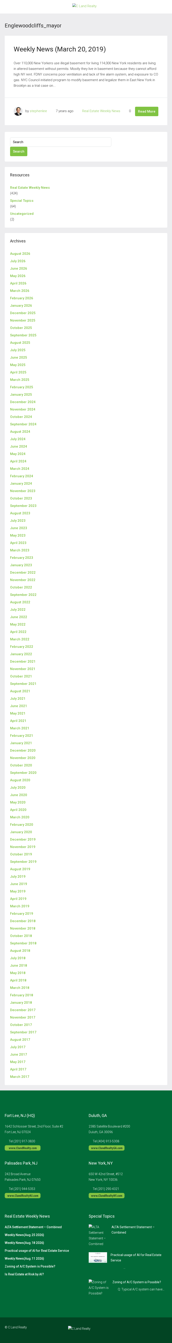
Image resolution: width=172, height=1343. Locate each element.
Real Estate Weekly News (101, 111)
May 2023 (18, 535)
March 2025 (19, 380)
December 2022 (23, 572)
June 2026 (18, 268)
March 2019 (19, 906)
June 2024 (18, 446)
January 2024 (21, 484)
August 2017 (20, 1040)
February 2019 (21, 914)
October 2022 (21, 587)
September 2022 (23, 595)
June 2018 (18, 965)
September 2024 (23, 424)
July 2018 (18, 958)
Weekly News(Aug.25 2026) (24, 1235)
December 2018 (23, 921)
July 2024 (18, 439)
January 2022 (21, 654)
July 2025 (18, 350)
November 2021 (22, 669)
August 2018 (20, 951)
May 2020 (18, 802)
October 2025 (21, 328)
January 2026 (21, 306)
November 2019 (22, 847)
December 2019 (23, 839)
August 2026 (20, 254)
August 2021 (20, 691)
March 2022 (19, 639)
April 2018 (18, 980)
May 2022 (18, 624)
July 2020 (18, 788)
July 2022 (18, 610)
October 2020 (21, 765)
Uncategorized (22, 214)
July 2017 (18, 1047)
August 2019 (20, 869)
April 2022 (18, 632)
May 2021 (18, 713)
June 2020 (18, 795)
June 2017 (18, 1054)
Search (18, 151)
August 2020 (20, 780)
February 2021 (21, 736)
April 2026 (18, 283)
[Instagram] (148, 1330)
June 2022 (18, 617)
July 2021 (18, 699)
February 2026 (21, 298)
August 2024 (20, 432)
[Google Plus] (155, 1330)
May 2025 (18, 365)
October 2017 (21, 1025)
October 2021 (21, 676)
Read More (146, 111)
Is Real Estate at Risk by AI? (24, 1274)
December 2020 (23, 750)
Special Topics (21, 201)
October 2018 (21, 936)
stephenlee (38, 111)
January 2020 (21, 832)
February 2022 (21, 647)
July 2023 (18, 521)
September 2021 (23, 684)
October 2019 (21, 854)
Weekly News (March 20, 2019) (60, 49)
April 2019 (18, 899)
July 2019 (18, 877)
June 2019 (18, 884)
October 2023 (21, 498)
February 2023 (21, 558)
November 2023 (22, 491)
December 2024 (23, 402)
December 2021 (23, 661)
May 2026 (18, 276)
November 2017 (22, 1017)
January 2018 (21, 1003)
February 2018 (21, 995)
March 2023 (19, 550)
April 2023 (18, 543)
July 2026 (18, 261)
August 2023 (20, 513)
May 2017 (18, 1062)
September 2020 (23, 773)
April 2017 (18, 1069)
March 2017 (19, 1077)
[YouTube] (163, 1330)
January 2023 (21, 565)
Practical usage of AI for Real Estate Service (37, 1250)
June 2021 (18, 706)
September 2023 (23, 506)
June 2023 (18, 528)
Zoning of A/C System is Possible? (30, 1266)
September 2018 (23, 943)
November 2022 (22, 580)
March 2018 (19, 988)
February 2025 (21, 387)
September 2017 (23, 1032)
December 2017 (23, 1010)
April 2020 (18, 810)
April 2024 (18, 461)
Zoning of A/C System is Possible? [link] (136, 1282)
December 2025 (23, 313)
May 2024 (18, 454)
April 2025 (18, 372)
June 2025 (18, 357)
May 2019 (18, 891)
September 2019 (23, 862)
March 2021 (19, 728)
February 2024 (21, 476)
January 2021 (21, 743)
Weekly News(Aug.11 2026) (24, 1258)
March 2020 (19, 817)
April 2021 (18, 721)
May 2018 (18, 973)
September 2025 (23, 335)
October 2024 (21, 417)
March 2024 (19, 469)
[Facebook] (140, 1330)
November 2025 (22, 320)
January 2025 (21, 395)
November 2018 (22, 928)
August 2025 (20, 343)
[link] (98, 1235)
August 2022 (20, 602)
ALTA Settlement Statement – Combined (33, 1227)
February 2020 (21, 825)
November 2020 (22, 758)
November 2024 (22, 409)
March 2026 (19, 291)
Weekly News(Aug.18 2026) (24, 1243)
